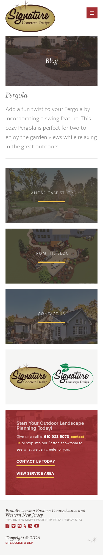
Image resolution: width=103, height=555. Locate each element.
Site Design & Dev (19, 543)
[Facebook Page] (8, 526)
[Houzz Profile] (26, 526)
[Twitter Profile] (15, 526)
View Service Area (35, 474)
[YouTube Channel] (37, 526)
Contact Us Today (35, 462)
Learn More (51, 195)
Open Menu (92, 12)
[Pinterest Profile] (21, 526)
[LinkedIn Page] (31, 526)
